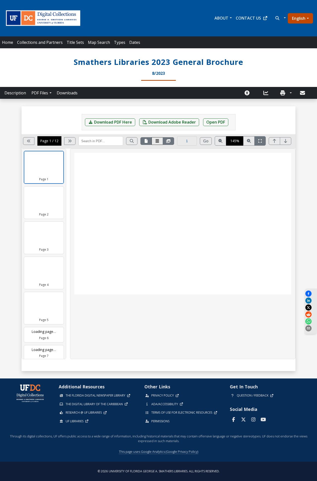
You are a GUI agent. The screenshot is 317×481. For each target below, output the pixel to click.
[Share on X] (310, 307)
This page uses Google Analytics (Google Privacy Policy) (158, 451)
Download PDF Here (113, 122)
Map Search (99, 42)
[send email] (310, 328)
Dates (134, 42)
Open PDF (215, 122)
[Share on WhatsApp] (310, 321)
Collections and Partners (40, 42)
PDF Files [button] (39, 93)
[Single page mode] (146, 141)
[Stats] (267, 93)
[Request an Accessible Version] (248, 93)
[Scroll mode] (157, 141)
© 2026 (159, 471)
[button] (280, 18)
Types (119, 42)
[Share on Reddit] (310, 314)
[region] (182, 254)
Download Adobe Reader (172, 122)
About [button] (221, 18)
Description (15, 93)
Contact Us (248, 18)
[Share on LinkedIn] (310, 300)
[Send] (303, 93)
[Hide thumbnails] (168, 141)
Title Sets (75, 42)
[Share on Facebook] (310, 294)
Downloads (67, 93)
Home (7, 42)
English (298, 18)
